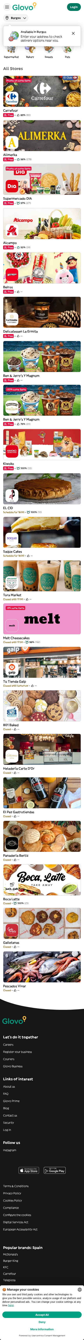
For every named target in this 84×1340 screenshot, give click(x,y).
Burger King (10, 1261)
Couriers (8, 1059)
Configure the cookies (17, 1215)
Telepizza (9, 1280)
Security (8, 1122)
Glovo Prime (11, 1101)
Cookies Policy (12, 1200)
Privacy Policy (12, 1193)
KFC (5, 1267)
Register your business (17, 1052)
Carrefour (9, 1273)
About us (9, 1086)
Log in (7, 1130)
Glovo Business (12, 1066)
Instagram (9, 1150)
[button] (11, 50)
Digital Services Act (15, 1222)
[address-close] (73, 33)
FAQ (5, 1093)
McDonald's (10, 1254)
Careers (8, 1044)
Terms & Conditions (16, 1186)
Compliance (11, 1207)
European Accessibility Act (20, 1229)
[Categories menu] (7, 7)
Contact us (10, 1115)
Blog (6, 1108)
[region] (42, 50)
